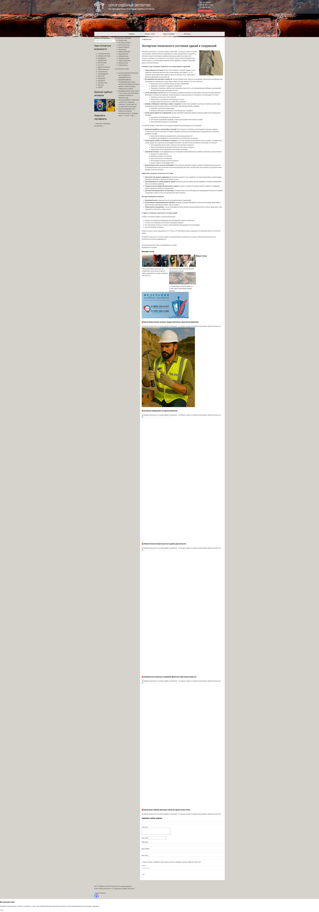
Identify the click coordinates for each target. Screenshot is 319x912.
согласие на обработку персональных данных (160, 862)
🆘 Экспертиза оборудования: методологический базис (160, 411)
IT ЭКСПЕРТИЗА (102, 72)
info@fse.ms (205, 7)
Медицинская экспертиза (149, 247)
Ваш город (145, 855)
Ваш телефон (145, 849)
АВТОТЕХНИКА (102, 63)
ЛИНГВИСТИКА (102, 83)
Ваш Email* (145, 838)
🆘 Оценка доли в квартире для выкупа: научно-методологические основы (166, 810)
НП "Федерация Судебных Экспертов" (123, 888)
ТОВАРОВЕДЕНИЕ (103, 74)
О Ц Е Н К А (101, 65)
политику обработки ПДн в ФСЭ (191, 862)
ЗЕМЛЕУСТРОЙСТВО (104, 67)
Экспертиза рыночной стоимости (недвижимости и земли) (159, 245)
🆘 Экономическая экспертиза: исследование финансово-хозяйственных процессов (169, 677)
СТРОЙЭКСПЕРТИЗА (147, 39)
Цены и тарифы (168, 34)
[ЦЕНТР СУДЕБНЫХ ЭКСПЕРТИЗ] (99, 11)
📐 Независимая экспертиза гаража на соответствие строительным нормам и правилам (180, 288)
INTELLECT (101, 85)
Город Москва (122, 40)
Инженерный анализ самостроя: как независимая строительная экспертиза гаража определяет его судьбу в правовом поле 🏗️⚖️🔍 (155, 272)
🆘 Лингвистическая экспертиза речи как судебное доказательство (164, 544)
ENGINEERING (102, 58)
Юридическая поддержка (102, 38)
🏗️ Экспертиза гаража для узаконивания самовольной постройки (181, 270)
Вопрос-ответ (150, 34)
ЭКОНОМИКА (102, 78)
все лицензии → (99, 126)
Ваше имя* (145, 842)
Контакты (187, 34)
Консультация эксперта (122, 69)
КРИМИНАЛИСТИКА (104, 56)
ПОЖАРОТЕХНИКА (103, 69)
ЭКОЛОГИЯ (101, 76)
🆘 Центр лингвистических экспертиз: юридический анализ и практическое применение (170, 322)
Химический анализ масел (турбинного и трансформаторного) (128, 75)
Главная (131, 34)
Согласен (2, 910)
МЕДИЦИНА (101, 81)
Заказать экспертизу (205, 11)
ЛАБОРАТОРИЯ (102, 60)
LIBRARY (100, 87)
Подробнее (95, 906)
